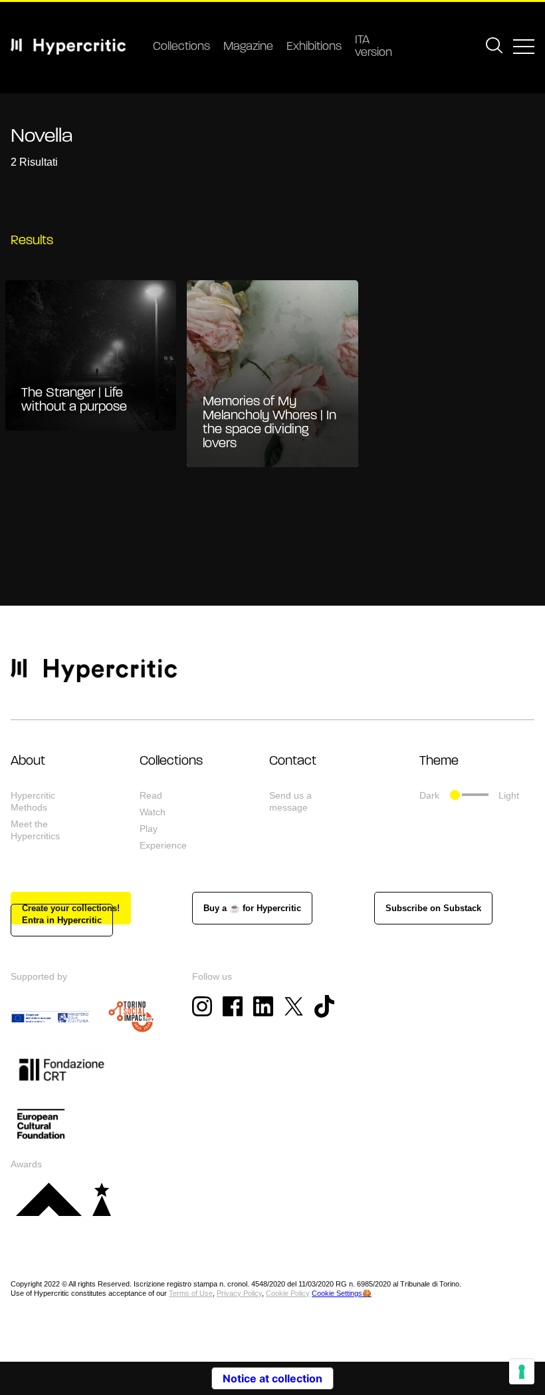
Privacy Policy (239, 1293)
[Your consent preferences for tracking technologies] (521, 1371)
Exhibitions (314, 47)
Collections (181, 47)
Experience (163, 845)
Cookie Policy (288, 1293)
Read (151, 795)
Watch (152, 812)
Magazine (248, 47)
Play (149, 828)
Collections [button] (171, 761)
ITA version (373, 47)
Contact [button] (292, 761)
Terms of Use (191, 1293)
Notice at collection (272, 1378)
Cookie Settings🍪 (342, 1293)
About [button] (28, 761)
